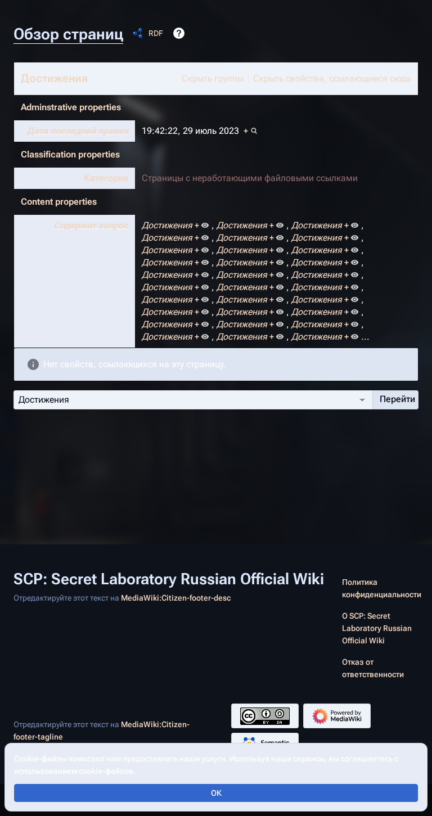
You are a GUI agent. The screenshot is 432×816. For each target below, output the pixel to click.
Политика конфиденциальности (381, 588)
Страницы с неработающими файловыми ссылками (250, 178)
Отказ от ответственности (373, 668)
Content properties (59, 201)
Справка (178, 33)
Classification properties (70, 154)
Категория (106, 178)
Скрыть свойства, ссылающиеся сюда (332, 78)
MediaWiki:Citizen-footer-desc (176, 597)
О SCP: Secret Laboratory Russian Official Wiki (377, 628)
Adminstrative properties (71, 107)
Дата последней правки (77, 130)
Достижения (54, 78)
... (365, 336)
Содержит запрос (90, 225)
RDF (155, 33)
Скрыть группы (213, 78)
